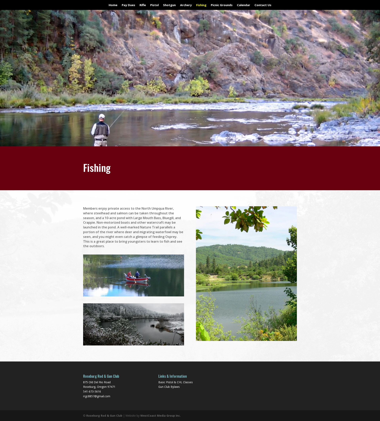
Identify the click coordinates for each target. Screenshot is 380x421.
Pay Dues (128, 5)
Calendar (243, 5)
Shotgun (169, 5)
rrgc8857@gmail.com (96, 396)
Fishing (201, 5)
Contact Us (263, 5)
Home (113, 5)
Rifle (143, 5)
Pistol (154, 5)
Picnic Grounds (222, 5)
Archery (186, 5)
